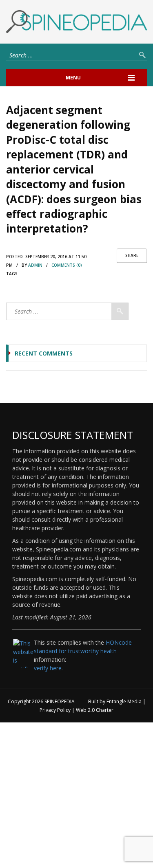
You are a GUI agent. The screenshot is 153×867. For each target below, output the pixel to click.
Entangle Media (124, 701)
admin (35, 265)
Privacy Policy (55, 710)
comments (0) (66, 265)
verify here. (48, 668)
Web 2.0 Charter (94, 710)
